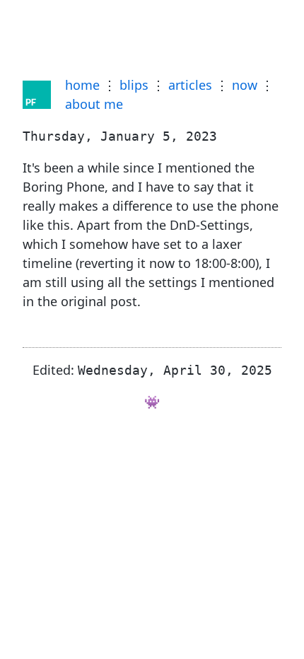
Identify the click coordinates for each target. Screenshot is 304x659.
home (82, 84)
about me (94, 103)
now (244, 84)
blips (133, 84)
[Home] (37, 95)
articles (190, 84)
